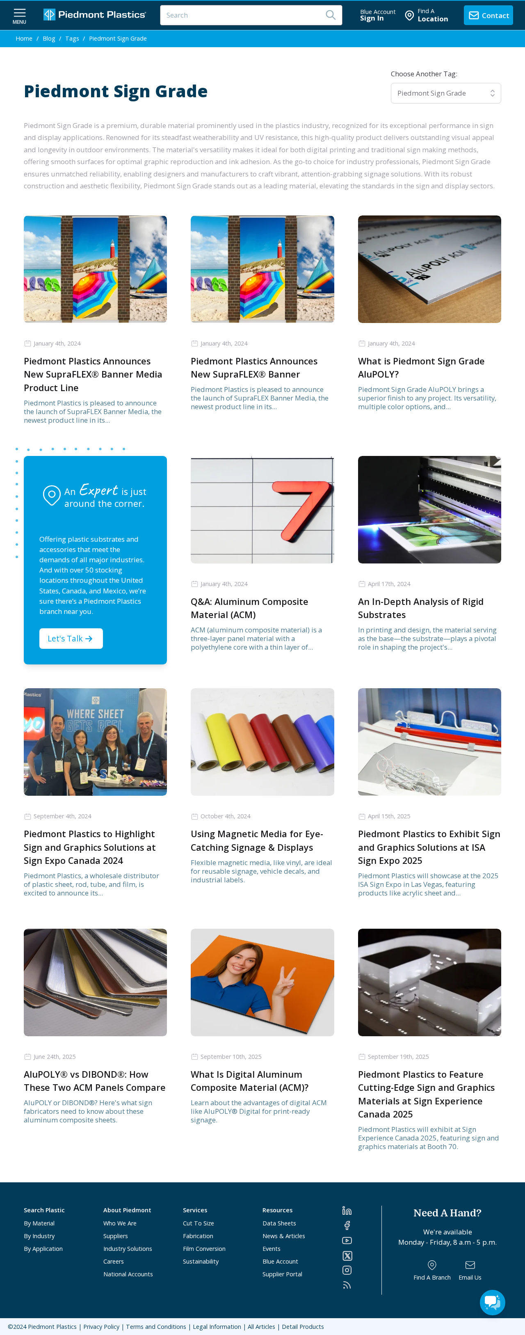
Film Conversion (204, 1249)
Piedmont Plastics (52, 1326)
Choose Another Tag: (424, 73)
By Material (39, 1223)
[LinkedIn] (361, 1211)
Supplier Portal (282, 1274)
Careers (113, 1261)
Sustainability (201, 1261)
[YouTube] (361, 1241)
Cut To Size (198, 1223)
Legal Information (217, 1326)
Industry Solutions (127, 1249)
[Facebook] (361, 1225)
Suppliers (115, 1236)
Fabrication (198, 1236)
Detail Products (303, 1326)
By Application (43, 1249)
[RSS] (361, 1285)
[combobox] (446, 93)
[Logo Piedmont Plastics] (95, 15)
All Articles (261, 1326)
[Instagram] (361, 1270)
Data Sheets (279, 1223)
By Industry (39, 1236)
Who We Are (120, 1223)
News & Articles (283, 1236)
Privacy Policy (101, 1326)
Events (271, 1249)
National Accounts (128, 1274)
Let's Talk (65, 638)
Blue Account (280, 1261)
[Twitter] (361, 1255)
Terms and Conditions (156, 1326)
